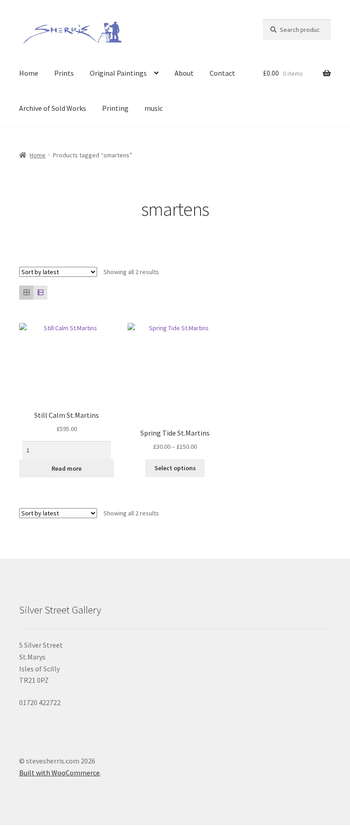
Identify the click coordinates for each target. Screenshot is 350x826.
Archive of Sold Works (52, 108)
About (184, 73)
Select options (175, 468)
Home (28, 73)
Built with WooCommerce (59, 772)
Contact (222, 73)
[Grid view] (26, 293)
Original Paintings (118, 73)
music (153, 108)
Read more (66, 468)
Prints (64, 73)
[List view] (40, 293)
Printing (115, 108)
